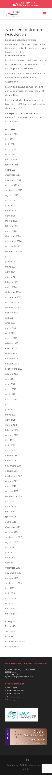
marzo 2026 (11, 160)
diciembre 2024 (13, 236)
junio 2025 (10, 206)
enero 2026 (10, 170)
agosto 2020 (11, 435)
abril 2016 (10, 604)
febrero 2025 (11, 226)
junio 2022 (10, 384)
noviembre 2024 (13, 241)
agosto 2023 (11, 313)
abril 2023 (10, 333)
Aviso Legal (12, 688)
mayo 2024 (10, 267)
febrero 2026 (11, 165)
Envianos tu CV (13, 697)
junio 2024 (10, 262)
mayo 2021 (10, 415)
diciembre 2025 (13, 175)
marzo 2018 (11, 512)
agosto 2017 (11, 542)
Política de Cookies (15, 694)
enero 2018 (10, 522)
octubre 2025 (12, 185)
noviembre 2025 (13, 180)
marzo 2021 (11, 425)
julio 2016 (9, 588)
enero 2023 (11, 348)
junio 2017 (10, 553)
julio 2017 (9, 547)
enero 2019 (10, 486)
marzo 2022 (11, 399)
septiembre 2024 (13, 251)
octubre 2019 (11, 471)
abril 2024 (10, 272)
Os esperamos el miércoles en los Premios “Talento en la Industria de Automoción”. (23, 117)
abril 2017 (10, 563)
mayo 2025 (10, 211)
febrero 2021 (11, 430)
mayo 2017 (10, 558)
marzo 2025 (11, 221)
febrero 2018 (11, 517)
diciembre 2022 (13, 354)
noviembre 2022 (13, 359)
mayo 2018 (10, 507)
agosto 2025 (11, 195)
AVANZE (23, 765)
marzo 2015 (11, 614)
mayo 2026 (10, 149)
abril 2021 (10, 420)
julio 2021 (9, 405)
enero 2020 (10, 461)
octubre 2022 (12, 364)
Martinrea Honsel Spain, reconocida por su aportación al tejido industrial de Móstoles (24, 91)
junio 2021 (10, 410)
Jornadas (10, 631)
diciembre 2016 (12, 568)
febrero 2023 (11, 343)
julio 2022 (10, 379)
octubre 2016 (11, 578)
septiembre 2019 (13, 476)
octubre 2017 (11, 532)
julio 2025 (10, 200)
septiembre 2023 (13, 308)
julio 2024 (10, 257)
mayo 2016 (10, 598)
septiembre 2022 (13, 369)
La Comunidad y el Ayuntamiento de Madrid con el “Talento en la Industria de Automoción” (25, 104)
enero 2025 (11, 231)
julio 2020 (10, 440)
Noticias (9, 636)
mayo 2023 (10, 328)
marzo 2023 (11, 338)
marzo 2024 (11, 277)
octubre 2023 (12, 302)
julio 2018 (9, 501)
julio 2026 (10, 139)
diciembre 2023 (13, 292)
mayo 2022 (10, 389)
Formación (10, 626)
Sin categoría (12, 647)
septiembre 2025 (13, 190)
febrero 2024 (11, 282)
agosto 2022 (11, 374)
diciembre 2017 (12, 527)
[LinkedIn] (27, 760)
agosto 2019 (11, 481)
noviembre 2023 (13, 297)
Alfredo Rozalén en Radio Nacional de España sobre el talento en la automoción (25, 78)
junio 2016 (10, 593)
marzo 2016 (11, 609)
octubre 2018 (11, 491)
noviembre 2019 (13, 466)
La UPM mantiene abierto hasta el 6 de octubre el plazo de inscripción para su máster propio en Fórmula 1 (26, 64)
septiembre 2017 (13, 537)
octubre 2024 (12, 246)
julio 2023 (10, 318)
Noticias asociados (15, 642)
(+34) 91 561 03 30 (26, 3)
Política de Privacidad (16, 691)
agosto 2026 (11, 134)
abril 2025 (10, 216)
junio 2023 (10, 323)
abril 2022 (10, 394)
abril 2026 (10, 155)
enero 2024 (11, 287)
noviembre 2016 (13, 573)
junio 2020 (10, 445)
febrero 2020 (11, 456)
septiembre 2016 (13, 583)
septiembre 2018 (13, 496)
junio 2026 (10, 144)
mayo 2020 (10, 450)
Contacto (11, 700)
